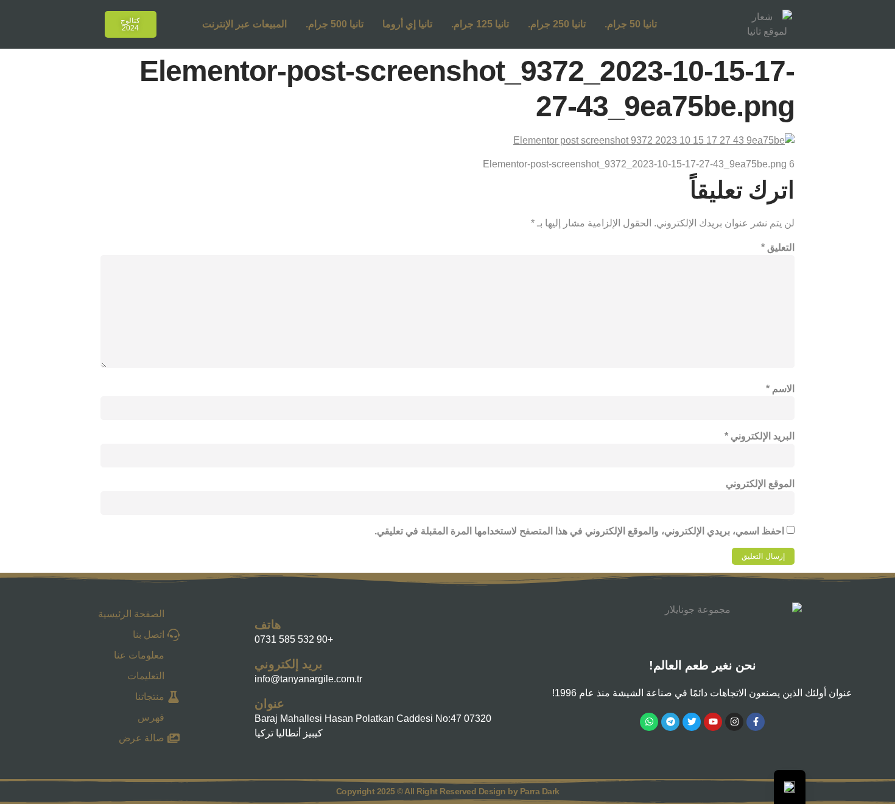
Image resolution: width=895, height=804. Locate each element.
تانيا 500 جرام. (334, 24)
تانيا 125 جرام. (480, 24)
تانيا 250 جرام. (557, 24)
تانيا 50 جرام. (631, 24)
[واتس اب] (649, 722)
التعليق (778, 247)
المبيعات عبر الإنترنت (244, 24)
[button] (80, 22)
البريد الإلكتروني (760, 436)
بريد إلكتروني (288, 664)
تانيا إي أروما (407, 24)
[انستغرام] (734, 722)
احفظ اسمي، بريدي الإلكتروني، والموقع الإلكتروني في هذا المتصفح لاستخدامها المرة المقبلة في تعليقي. (579, 531)
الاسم (780, 388)
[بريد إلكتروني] (242, 669)
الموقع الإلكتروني (760, 483)
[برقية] (670, 722)
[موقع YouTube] (713, 722)
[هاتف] (242, 629)
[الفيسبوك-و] (755, 722)
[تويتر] (692, 722)
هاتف (267, 624)
